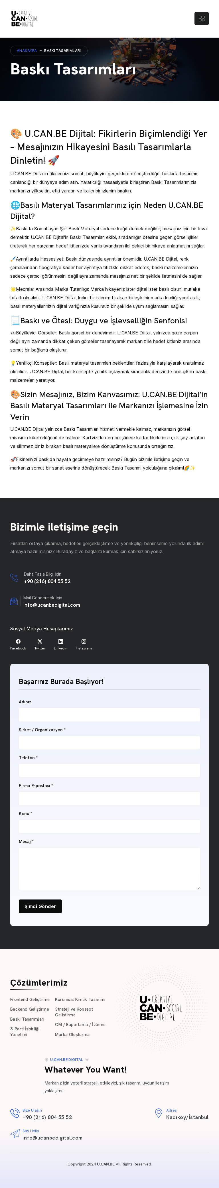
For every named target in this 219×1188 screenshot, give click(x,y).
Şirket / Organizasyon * (42, 730)
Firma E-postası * (36, 786)
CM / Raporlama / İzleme (80, 1024)
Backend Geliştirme (29, 1009)
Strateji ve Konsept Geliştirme (74, 1012)
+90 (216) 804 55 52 (47, 581)
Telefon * (28, 758)
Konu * (25, 814)
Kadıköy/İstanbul (187, 1117)
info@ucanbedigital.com (51, 605)
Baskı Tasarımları (27, 1019)
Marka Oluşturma (72, 1034)
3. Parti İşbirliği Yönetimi (24, 1031)
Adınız (25, 702)
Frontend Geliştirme (30, 999)
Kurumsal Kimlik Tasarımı (80, 999)
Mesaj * (26, 842)
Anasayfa (27, 50)
